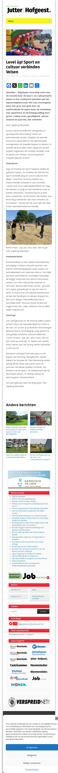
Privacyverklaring (32, 769)
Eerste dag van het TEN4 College (25, 546)
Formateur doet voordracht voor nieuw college (27, 543)
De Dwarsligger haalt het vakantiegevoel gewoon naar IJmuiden (28, 528)
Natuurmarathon (18, 561)
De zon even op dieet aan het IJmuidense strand (28, 533)
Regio (34, 590)
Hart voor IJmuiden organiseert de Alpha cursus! (28, 512)
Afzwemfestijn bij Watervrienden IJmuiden (37, 429)
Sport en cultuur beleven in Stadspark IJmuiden (16, 456)
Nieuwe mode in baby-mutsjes (24, 501)
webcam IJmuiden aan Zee (31, 624)
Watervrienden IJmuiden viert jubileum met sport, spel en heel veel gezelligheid (16, 430)
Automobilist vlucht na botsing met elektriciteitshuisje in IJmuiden (26, 564)
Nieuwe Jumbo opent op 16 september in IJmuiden (28, 538)
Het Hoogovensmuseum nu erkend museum (29, 515)
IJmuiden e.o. (16, 590)
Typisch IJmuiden (18, 496)
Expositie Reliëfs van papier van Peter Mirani (29, 558)
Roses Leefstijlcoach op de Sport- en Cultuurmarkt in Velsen (40, 457)
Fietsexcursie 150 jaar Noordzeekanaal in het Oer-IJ (30, 505)
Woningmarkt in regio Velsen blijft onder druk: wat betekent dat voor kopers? (30, 524)
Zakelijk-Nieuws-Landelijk (38, 597)
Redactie (14, 76)
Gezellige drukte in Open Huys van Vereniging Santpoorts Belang (30, 519)
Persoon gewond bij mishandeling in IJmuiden (30, 508)
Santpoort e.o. (16, 596)
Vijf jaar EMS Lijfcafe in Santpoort (25, 556)
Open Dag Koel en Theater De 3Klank (26, 554)
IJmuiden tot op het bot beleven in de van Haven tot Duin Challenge (28, 550)
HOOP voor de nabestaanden (24, 499)
